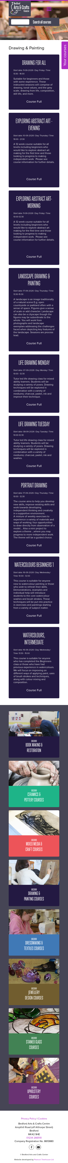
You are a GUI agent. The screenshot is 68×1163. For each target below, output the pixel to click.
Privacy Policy (28, 1118)
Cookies (42, 1118)
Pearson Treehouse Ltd (44, 1159)
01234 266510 (34, 1138)
